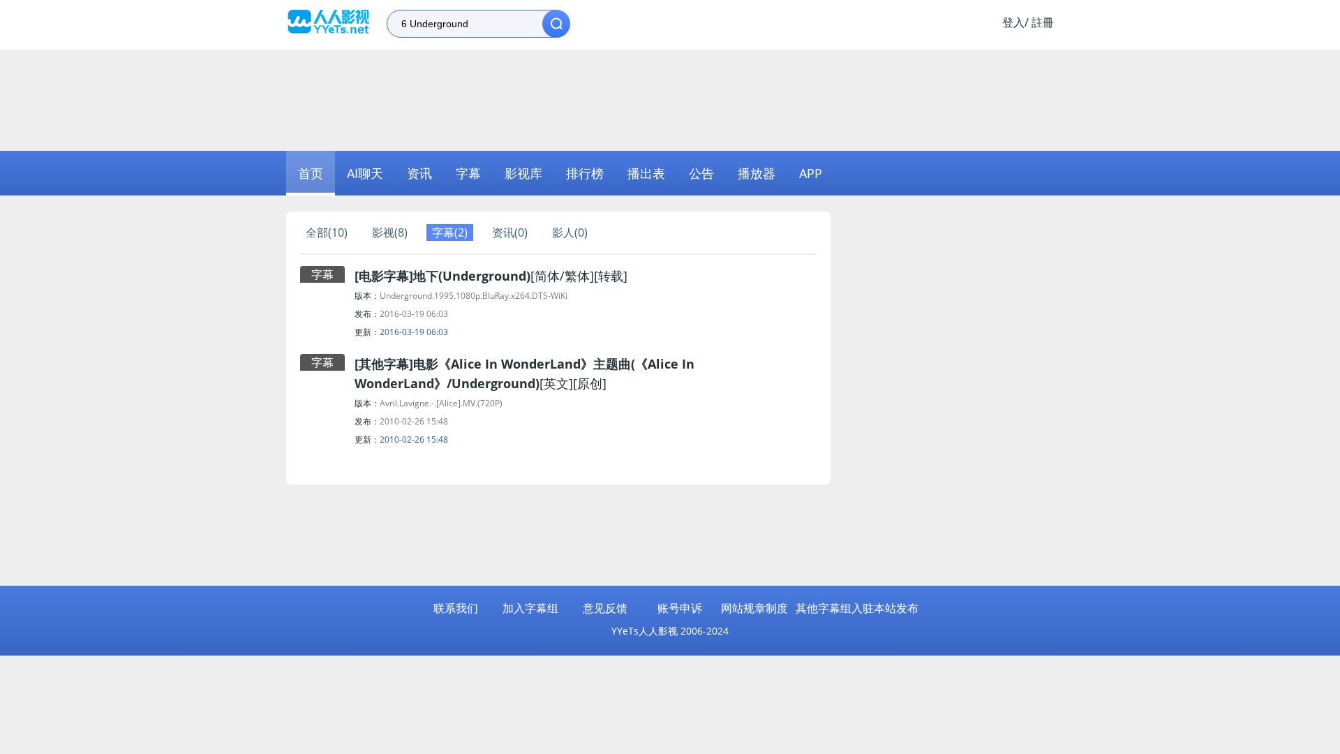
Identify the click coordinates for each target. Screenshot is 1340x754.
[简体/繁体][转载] (491, 275)
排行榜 (585, 173)
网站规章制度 (754, 608)
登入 (1013, 22)
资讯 (419, 173)
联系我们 (455, 608)
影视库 (523, 173)
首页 (310, 173)
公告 (701, 173)
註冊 (1043, 22)
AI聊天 (365, 173)
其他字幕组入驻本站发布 (857, 608)
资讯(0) (510, 232)
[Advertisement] (670, 98)
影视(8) (390, 232)
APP (810, 173)
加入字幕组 (530, 608)
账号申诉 (679, 608)
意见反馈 (605, 608)
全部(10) (327, 232)
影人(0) (570, 232)
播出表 (646, 173)
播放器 (756, 173)
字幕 (468, 173)
